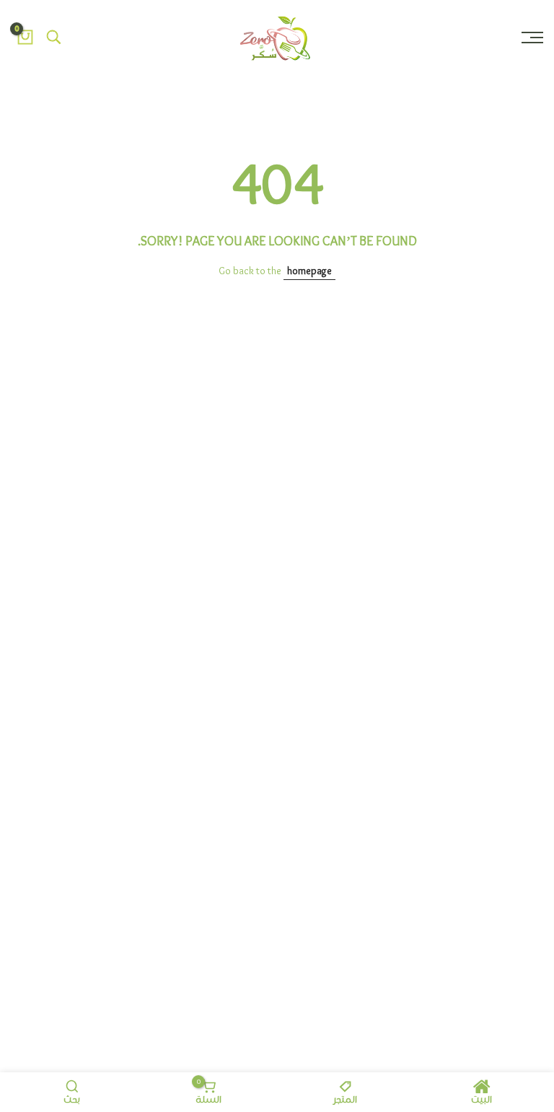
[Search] (54, 37)
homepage (309, 271)
